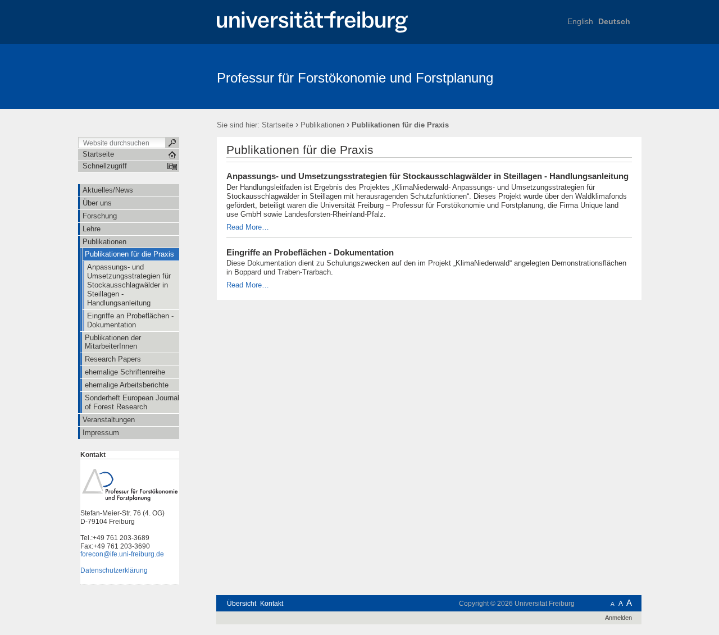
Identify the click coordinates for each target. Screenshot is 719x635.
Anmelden (618, 617)
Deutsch (614, 21)
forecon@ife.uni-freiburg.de (122, 554)
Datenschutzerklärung (114, 570)
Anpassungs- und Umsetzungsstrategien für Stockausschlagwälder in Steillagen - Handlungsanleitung (427, 176)
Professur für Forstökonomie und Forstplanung (355, 77)
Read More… (247, 227)
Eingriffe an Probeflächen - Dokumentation (310, 252)
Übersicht (241, 603)
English (580, 21)
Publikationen (322, 125)
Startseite (277, 125)
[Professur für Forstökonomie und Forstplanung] (586, 75)
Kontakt (271, 603)
